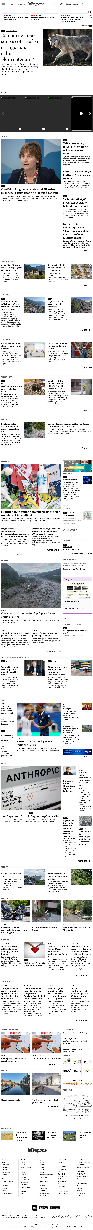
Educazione (81, 1165)
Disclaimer (13, 1215)
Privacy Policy (16, 1217)
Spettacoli (42, 1160)
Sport (23, 1160)
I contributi (42, 1195)
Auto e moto (62, 1184)
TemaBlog (80, 1171)
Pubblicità (36, 1215)
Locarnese (5, 1167)
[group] (15, 18)
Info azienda (81, 1193)
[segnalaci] (61, 4)
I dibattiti (61, 1162)
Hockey (23, 1162)
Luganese (5, 1170)
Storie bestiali (62, 1176)
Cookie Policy (27, 1217)
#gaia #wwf (81, 1174)
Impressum (20, 1215)
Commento (43, 1188)
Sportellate (24, 1182)
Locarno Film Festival (46, 1175)
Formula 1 (24, 1175)
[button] (90, 114)
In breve (79, 1191)
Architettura (62, 1181)
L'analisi (42, 1191)
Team (79, 1195)
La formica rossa (44, 1193)
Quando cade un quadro (63, 1189)
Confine (4, 1188)
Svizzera (5, 1179)
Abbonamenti (4, 1215)
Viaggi (60, 1171)
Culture (24, 1191)
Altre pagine (81, 1183)
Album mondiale (26, 1187)
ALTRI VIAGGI (53, 1106)
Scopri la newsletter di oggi (74, 569)
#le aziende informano (80, 1179)
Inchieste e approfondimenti (63, 1169)
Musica (41, 1172)
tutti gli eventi (83, 579)
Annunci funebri (5, 1217)
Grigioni (4, 1175)
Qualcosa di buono (83, 1167)
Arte (22, 1194)
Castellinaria (43, 1177)
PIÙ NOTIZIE (85, 250)
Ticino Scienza (82, 1160)
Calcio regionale (26, 1167)
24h (78, 1186)
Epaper (76, 4)
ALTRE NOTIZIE (53, 550)
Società (42, 1170)
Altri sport (24, 1177)
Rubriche (61, 1166)
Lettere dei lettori (63, 1160)
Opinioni (42, 1186)
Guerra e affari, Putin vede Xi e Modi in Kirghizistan (43, 17)
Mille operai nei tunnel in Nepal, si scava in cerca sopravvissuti (15, 17)
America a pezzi (7, 1193)
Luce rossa (24, 1184)
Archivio (79, 1188)
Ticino (4, 1162)
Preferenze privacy (39, 1217)
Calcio (23, 1165)
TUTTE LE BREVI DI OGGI (80, 554)
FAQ (31, 1215)
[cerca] (54, 4)
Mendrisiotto (6, 1172)
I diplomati (61, 1186)
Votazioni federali (7, 1181)
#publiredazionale (82, 1176)
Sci (22, 1170)
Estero (4, 1186)
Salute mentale (63, 1191)
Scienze (42, 1167)
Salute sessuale (63, 1194)
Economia (43, 1181)
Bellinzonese (6, 1165)
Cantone (5, 1160)
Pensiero (42, 1165)
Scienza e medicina (83, 1162)
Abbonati (68, 4)
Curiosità (61, 1179)
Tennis (23, 1172)
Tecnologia (61, 1174)
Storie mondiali (25, 1179)
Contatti (27, 1215)
